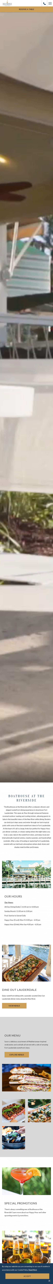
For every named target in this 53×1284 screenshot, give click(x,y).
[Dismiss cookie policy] (49, 1280)
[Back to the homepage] (7, 3)
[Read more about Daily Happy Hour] (26, 1249)
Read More (33, 1270)
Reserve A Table (26, 9)
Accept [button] (27, 1276)
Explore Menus (17, 1055)
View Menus (14, 1006)
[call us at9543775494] (44, 3)
